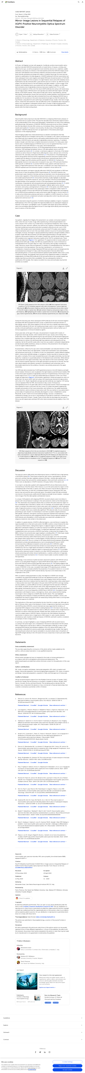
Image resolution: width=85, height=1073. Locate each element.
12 (54, 590)
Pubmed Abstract (23, 705)
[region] (42, 1065)
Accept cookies (67, 1070)
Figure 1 (31, 240)
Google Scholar (43, 705)
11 (36, 555)
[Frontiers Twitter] (40, 1052)
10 (16, 502)
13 (51, 608)
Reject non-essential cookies (67, 1066)
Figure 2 (31, 377)
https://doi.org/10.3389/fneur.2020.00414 (34, 18)
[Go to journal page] (37, 997)
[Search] (79, 2)
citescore (31, 1001)
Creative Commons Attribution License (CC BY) (38, 906)
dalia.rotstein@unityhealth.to (45, 917)
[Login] (83, 2)
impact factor (21, 1001)
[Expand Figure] (66, 268)
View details (64, 52)
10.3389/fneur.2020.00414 (23, 867)
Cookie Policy (32, 1069)
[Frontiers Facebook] (36, 1052)
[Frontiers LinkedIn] (45, 1052)
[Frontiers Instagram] (49, 1052)
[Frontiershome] (10, 2)
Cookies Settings (67, 1062)
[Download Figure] (63, 268)
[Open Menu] (2, 2)
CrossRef (33, 705)
